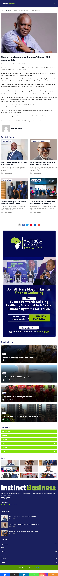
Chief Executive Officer (21, 121)
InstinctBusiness (7, 63)
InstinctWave (38, 567)
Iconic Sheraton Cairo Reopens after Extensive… (19, 357)
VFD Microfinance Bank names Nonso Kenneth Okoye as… (24, 524)
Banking (43, 141)
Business (8, 10)
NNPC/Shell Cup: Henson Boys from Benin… (17, 397)
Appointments (36, 141)
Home (2, 10)
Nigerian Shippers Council (34, 121)
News (10, 141)
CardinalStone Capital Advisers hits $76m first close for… (23, 531)
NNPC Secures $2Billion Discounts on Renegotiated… (21, 416)
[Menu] (54, 3)
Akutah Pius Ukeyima (10, 121)
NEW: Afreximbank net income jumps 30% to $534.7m (23, 516)
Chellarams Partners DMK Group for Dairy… (17, 377)
